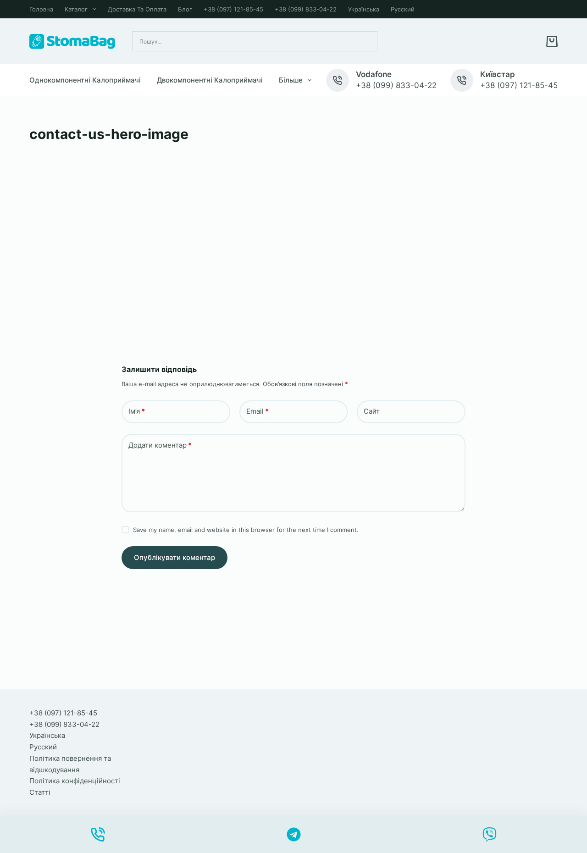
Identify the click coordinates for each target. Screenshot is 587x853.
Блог (185, 9)
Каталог (76, 9)
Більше (291, 80)
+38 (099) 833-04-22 (306, 9)
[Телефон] (97, 834)
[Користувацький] (293, 834)
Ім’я (136, 411)
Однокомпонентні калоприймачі (85, 80)
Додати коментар (160, 445)
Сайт (372, 411)
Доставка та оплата (137, 9)
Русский (403, 9)
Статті (39, 792)
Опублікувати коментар (174, 557)
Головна (41, 9)
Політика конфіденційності (74, 780)
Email (257, 411)
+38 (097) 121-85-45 (233, 9)
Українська (363, 9)
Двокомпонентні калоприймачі (210, 80)
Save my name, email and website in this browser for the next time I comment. (246, 529)
